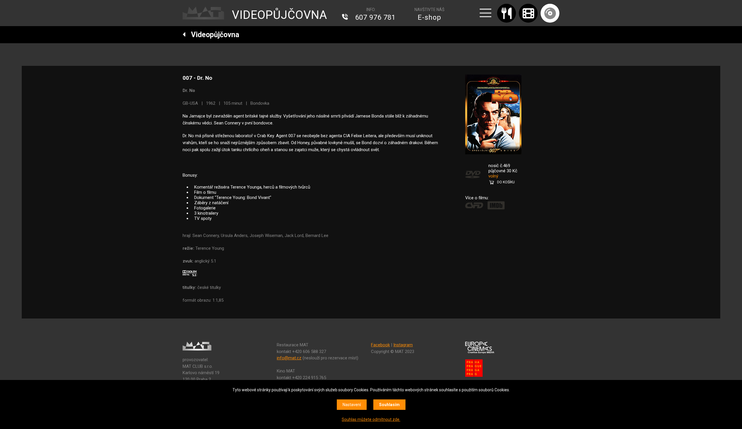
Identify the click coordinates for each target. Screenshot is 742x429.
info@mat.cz (289, 358)
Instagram (403, 344)
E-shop (429, 17)
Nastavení (352, 404)
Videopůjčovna (212, 34)
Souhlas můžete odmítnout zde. (371, 419)
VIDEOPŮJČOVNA (279, 15)
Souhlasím (389, 404)
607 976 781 (375, 17)
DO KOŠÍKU (506, 182)
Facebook (380, 344)
